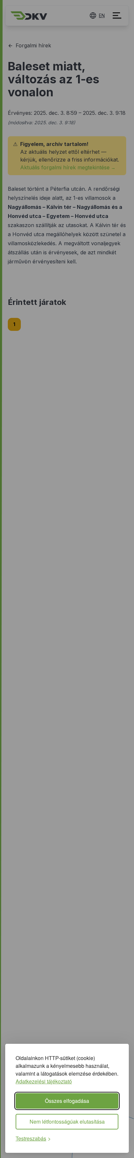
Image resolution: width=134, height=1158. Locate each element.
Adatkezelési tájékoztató (44, 1081)
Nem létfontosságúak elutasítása (67, 1121)
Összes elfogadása (67, 1100)
